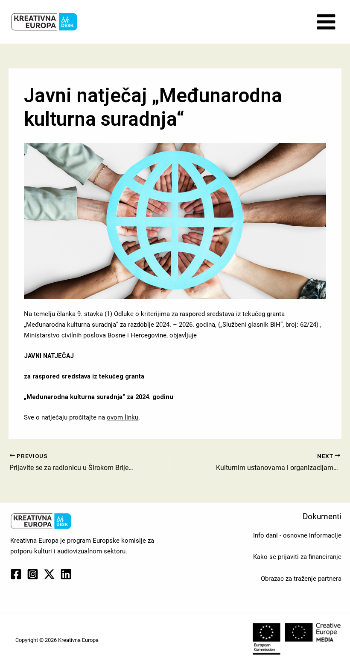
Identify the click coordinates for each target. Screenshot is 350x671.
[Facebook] (16, 574)
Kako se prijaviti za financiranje (297, 557)
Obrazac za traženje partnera (301, 578)
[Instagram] (32, 574)
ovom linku (122, 417)
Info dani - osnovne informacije (297, 535)
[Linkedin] (66, 574)
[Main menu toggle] (326, 21)
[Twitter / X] (49, 574)
